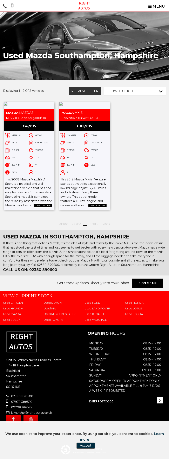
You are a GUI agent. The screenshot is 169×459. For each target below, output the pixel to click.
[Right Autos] (84, 6)
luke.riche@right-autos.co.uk (31, 413)
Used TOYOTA (53, 319)
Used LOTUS (133, 308)
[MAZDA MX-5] (84, 105)
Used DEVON (53, 302)
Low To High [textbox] (121, 91)
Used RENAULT (94, 314)
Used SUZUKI (12, 319)
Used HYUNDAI (13, 308)
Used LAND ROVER (97, 308)
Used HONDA (134, 302)
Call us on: (30, 269)
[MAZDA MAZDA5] (29, 105)
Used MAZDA (12, 314)
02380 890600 (21, 396)
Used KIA (50, 308)
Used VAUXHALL (95, 319)
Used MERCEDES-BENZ (59, 314)
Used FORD (92, 302)
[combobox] (135, 91)
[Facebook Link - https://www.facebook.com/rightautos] (13, 419)
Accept (86, 445)
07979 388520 (21, 402)
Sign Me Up (147, 283)
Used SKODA (134, 314)
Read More (43, 205)
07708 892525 (21, 407)
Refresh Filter (84, 91)
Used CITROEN (13, 302)
